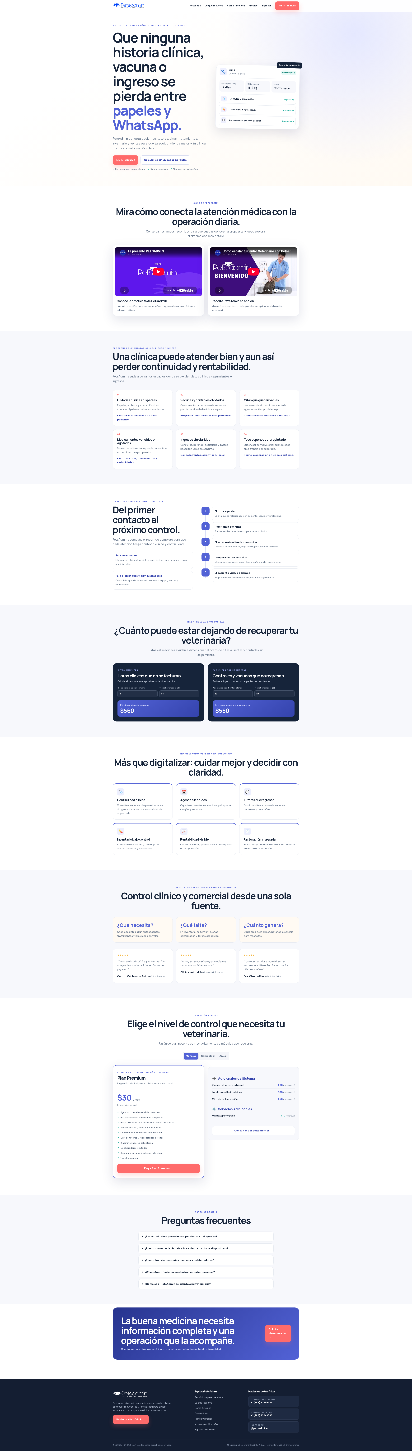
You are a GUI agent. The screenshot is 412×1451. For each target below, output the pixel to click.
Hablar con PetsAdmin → (130, 1419)
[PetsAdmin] (129, 6)
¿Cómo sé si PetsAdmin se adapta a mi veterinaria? (178, 1284)
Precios (253, 5)
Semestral (208, 1056)
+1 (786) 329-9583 (261, 1402)
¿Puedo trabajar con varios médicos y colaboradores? (179, 1260)
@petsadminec (260, 1428)
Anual (222, 1056)
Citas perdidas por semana (131, 688)
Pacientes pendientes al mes (227, 688)
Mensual (191, 1056)
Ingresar (266, 5)
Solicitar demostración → (278, 1333)
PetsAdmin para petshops (209, 1397)
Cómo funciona (236, 5)
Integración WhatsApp (207, 1424)
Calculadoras (202, 1413)
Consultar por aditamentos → (253, 1130)
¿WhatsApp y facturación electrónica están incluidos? (180, 1272)
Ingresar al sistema (205, 1429)
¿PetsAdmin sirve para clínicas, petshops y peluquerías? (181, 1236)
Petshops (195, 5)
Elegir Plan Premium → (158, 1168)
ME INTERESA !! (287, 5)
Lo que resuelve (214, 5)
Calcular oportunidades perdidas (165, 160)
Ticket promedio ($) (169, 688)
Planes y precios (203, 1418)
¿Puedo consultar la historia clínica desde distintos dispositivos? (186, 1248)
